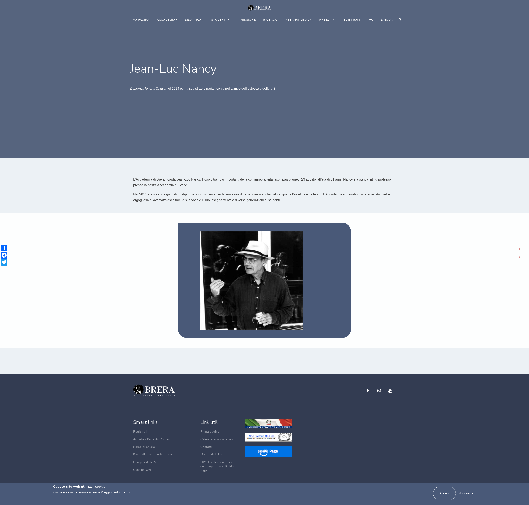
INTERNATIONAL (296, 19)
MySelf (325, 19)
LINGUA (387, 19)
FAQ (370, 19)
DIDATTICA (193, 19)
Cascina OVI (142, 469)
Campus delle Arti (146, 462)
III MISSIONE (246, 19)
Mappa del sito (211, 454)
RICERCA (270, 19)
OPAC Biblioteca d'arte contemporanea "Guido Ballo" (217, 466)
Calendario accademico (217, 439)
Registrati (350, 19)
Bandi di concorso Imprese (152, 454)
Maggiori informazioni (116, 492)
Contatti (206, 446)
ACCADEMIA (166, 19)
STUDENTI (219, 19)
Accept (444, 493)
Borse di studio (144, 446)
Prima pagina (138, 19)
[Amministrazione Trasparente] (268, 423)
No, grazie (465, 493)
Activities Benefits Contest (152, 439)
